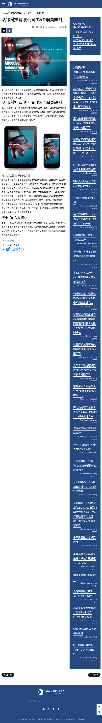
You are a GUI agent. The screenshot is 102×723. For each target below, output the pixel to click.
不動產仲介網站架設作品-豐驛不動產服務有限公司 (85, 391)
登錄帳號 (81, 719)
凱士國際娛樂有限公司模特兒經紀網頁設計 (84, 650)
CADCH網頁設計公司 (13, 13)
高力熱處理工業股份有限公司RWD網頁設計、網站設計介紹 (85, 412)
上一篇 (8, 675)
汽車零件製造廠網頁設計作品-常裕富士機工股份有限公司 (85, 370)
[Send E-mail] (3, 30)
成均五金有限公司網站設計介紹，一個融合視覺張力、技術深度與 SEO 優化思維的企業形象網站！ (85, 97)
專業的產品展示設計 (16, 175)
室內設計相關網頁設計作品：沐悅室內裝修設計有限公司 (84, 123)
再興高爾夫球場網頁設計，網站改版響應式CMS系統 (84, 559)
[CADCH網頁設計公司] (18, 4)
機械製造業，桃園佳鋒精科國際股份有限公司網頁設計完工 (84, 298)
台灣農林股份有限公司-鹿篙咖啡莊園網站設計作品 (85, 466)
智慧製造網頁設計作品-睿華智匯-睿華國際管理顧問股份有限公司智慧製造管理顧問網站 (84, 323)
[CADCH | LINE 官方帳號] (53, 709)
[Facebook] (49, 709)
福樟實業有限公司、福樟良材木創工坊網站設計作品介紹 (84, 219)
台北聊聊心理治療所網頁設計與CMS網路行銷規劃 (84, 487)
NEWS (30, 13)
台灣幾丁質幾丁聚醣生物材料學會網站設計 (84, 256)
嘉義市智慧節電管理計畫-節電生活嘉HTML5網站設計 (84, 612)
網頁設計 (49, 231)
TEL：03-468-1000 (83, 32)
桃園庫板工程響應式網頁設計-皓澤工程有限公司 (85, 349)
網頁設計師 (39, 27)
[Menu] (3, 4)
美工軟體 (59, 231)
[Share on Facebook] (9, 30)
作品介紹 (40, 13)
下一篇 (93, 675)
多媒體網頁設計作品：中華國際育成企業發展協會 (84, 277)
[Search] (72, 701)
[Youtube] (44, 709)
